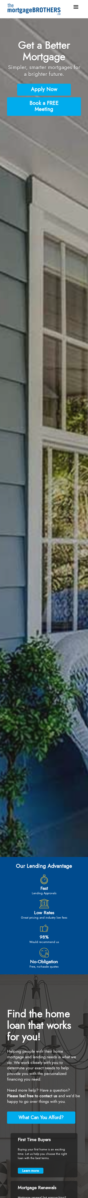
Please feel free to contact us (32, 1096)
